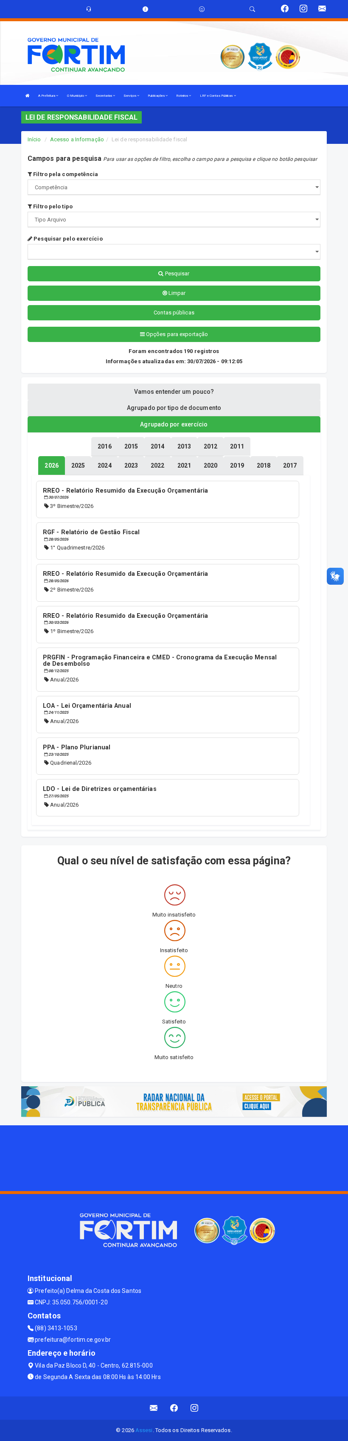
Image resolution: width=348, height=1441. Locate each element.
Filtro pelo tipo (52, 206)
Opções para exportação (176, 334)
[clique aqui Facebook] (174, 1408)
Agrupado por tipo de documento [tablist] (174, 407)
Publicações (157, 96)
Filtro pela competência (65, 174)
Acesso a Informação (77, 139)
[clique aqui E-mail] (153, 1408)
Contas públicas (174, 312)
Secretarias (104, 96)
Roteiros (182, 96)
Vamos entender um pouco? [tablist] (174, 391)
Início (34, 139)
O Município (76, 96)
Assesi (144, 1430)
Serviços (130, 96)
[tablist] (51, 465)
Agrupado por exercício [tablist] (174, 424)
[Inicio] (27, 96)
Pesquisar (177, 273)
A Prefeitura (47, 96)
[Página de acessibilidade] (202, 9)
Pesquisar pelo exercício (67, 238)
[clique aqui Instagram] (194, 1408)
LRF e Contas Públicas (217, 96)
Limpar (176, 293)
